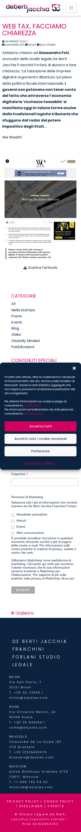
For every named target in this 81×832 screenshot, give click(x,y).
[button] (74, 368)
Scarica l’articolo (42, 267)
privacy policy (33, 413)
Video (16, 334)
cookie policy (32, 405)
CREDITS (55, 806)
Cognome (19, 474)
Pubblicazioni (22, 346)
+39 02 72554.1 (28, 692)
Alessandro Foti (14, 45)
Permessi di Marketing (27, 497)
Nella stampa (47, 45)
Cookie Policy (33, 463)
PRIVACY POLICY (23, 801)
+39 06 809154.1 (29, 722)
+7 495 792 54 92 (31, 782)
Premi (16, 316)
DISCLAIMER (31, 806)
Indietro (24, 613)
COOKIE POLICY (59, 801)
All (13, 303)
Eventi (16, 322)
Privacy (49, 463)
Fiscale (31, 45)
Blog (15, 328)
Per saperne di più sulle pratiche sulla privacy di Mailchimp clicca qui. (43, 576)
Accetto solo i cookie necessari (40, 438)
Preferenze (40, 451)
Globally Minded (25, 340)
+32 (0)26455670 (30, 752)
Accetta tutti (40, 426)
